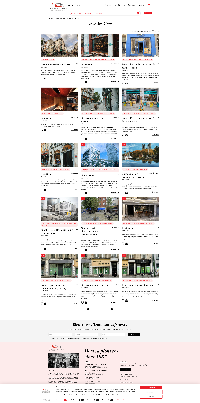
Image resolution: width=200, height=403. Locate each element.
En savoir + (74, 78)
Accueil (50, 18)
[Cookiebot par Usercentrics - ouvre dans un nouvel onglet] (46, 400)
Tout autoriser (151, 387)
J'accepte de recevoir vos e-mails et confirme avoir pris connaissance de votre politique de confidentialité (79, 338)
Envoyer (134, 334)
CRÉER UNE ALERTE (125, 379)
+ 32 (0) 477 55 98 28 (92, 378)
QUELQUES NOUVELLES (126, 382)
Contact (147, 13)
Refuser (151, 396)
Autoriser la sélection (151, 392)
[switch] (81, 400)
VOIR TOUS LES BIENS (126, 374)
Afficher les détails (121, 400)
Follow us (77, 5)
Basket (132, 5)
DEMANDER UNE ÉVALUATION (128, 376)
